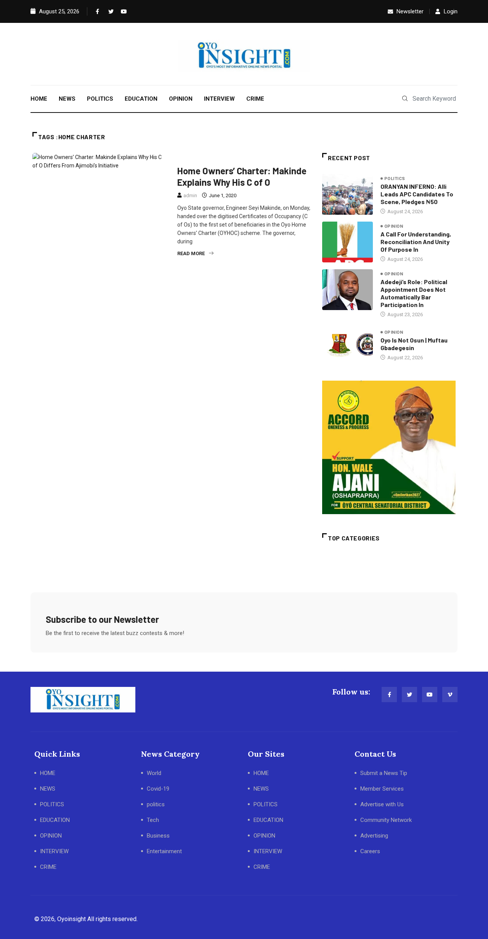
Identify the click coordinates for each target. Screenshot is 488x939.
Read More (191, 253)
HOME (38, 98)
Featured (192, 157)
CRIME (255, 98)
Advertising (374, 835)
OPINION (181, 98)
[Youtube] (122, 11)
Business (158, 835)
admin (190, 195)
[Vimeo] (450, 694)
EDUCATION (141, 98)
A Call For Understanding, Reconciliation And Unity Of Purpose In (415, 241)
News (219, 157)
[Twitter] (109, 11)
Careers (370, 851)
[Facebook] (97, 11)
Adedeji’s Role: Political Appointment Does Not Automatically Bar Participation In (413, 293)
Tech (153, 820)
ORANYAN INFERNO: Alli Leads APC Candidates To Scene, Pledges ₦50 (416, 194)
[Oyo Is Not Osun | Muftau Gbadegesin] (347, 345)
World (154, 773)
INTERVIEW (219, 98)
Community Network (386, 820)
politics (394, 178)
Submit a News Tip (383, 773)
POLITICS (100, 98)
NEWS (67, 98)
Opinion (393, 226)
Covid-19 (158, 788)
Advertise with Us (382, 804)
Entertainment (164, 851)
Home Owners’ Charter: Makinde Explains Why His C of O (242, 176)
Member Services (382, 788)
